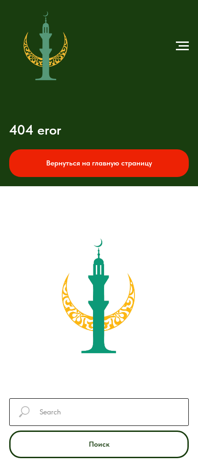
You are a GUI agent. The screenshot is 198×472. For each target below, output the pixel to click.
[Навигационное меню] (182, 46)
